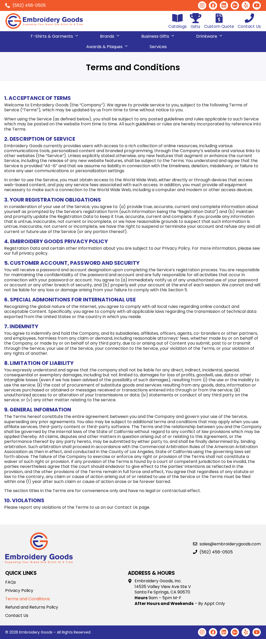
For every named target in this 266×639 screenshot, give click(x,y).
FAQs (10, 582)
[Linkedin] (224, 5)
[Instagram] (202, 5)
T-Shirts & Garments (51, 36)
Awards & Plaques (104, 47)
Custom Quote (219, 26)
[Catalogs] (177, 18)
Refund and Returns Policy (31, 607)
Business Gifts (155, 36)
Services (158, 47)
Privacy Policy (19, 591)
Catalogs (177, 26)
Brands (107, 36)
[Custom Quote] (219, 18)
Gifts (195, 27)
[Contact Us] (249, 18)
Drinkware (206, 36)
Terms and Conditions (27, 599)
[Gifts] (195, 18)
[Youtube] (256, 5)
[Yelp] (246, 5)
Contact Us (249, 26)
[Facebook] (213, 5)
